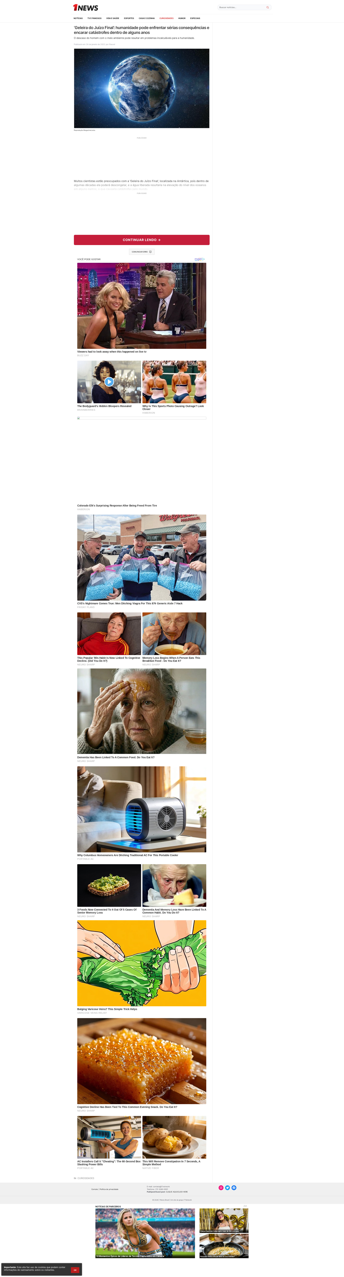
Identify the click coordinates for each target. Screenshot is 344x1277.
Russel (112, 44)
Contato (94, 1189)
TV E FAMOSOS (94, 18)
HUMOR (181, 18)
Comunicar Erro (140, 252)
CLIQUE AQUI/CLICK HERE (177, 1192)
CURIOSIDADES (166, 18)
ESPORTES (129, 18)
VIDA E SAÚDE (112, 18)
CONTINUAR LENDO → (142, 240)
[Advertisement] (142, 158)
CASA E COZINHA (147, 18)
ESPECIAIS (195, 18)
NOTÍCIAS (78, 18)
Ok (75, 1270)
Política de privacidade (109, 1189)
